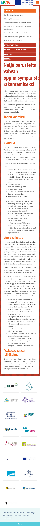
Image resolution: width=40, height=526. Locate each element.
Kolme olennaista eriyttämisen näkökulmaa (17, 23)
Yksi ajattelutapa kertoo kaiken (13, 15)
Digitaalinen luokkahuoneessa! (13, 40)
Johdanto (8, 10)
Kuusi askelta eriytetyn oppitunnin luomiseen (18, 37)
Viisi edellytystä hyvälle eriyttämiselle (15, 33)
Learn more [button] (8, 518)
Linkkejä (7, 59)
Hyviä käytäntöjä (11, 45)
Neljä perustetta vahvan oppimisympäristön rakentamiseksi (17, 28)
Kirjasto (8, 54)
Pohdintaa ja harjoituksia (15, 50)
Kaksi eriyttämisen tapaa (11, 19)
